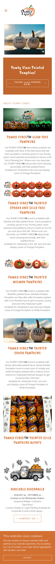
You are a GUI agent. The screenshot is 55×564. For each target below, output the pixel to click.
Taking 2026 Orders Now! (27, 83)
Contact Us (27, 519)
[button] (7, 10)
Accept (27, 558)
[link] (27, 10)
